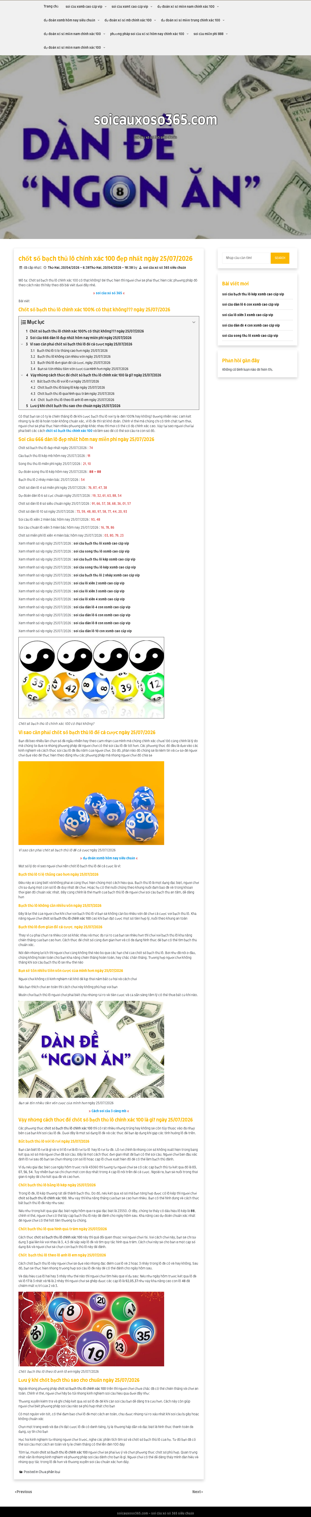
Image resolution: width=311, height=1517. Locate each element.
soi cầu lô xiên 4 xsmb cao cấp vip (99, 599)
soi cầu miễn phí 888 (208, 34)
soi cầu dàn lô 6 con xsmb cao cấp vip (102, 615)
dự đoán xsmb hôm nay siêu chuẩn (69, 20)
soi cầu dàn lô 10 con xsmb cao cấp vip (103, 631)
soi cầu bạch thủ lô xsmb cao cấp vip (101, 543)
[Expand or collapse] (194, 322)
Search (280, 258)
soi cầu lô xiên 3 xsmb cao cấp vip (99, 591)
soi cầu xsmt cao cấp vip (130, 6)
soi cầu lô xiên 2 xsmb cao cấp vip (99, 583)
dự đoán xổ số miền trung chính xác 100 (190, 20)
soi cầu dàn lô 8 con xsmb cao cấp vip (102, 623)
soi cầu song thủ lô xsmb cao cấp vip (102, 551)
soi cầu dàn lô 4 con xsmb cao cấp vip (102, 607)
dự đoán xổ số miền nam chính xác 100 (185, 6)
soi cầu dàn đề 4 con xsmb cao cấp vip (251, 325)
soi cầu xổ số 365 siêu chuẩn (164, 267)
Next (197, 1492)
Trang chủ (51, 6)
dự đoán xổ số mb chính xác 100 (128, 20)
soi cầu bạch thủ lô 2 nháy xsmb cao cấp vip (107, 575)
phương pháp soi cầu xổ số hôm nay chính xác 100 (147, 34)
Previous (24, 1492)
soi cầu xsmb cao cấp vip (84, 6)
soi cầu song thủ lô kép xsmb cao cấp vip (105, 567)
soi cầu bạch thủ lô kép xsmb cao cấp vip (104, 559)
